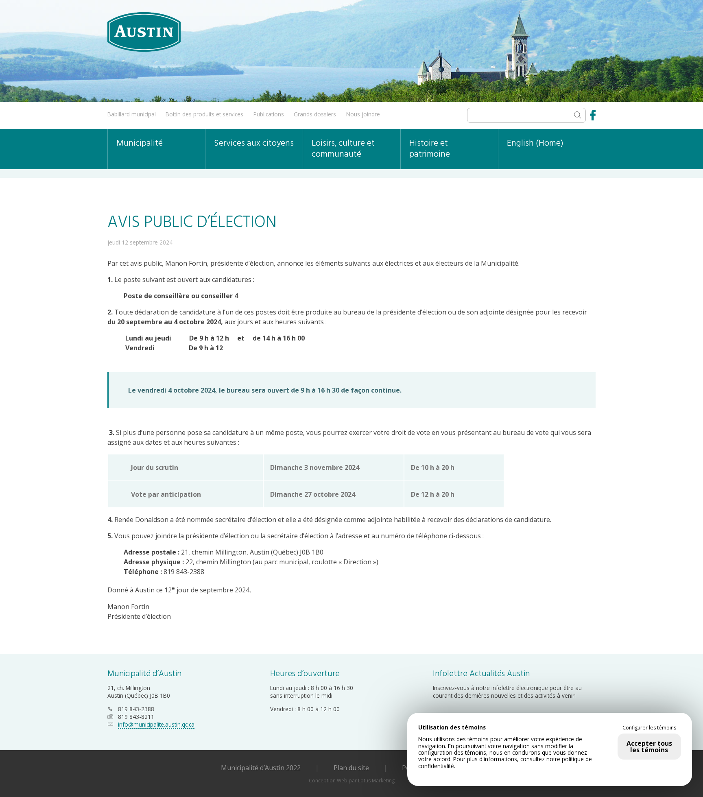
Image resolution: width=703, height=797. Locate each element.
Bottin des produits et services (204, 114)
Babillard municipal (131, 114)
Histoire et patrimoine (429, 149)
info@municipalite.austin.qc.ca (156, 724)
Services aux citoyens (254, 143)
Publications (268, 114)
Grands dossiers (315, 114)
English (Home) (535, 143)
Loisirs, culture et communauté (343, 149)
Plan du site (351, 767)
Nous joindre (363, 114)
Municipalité (139, 143)
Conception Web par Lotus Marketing (352, 780)
